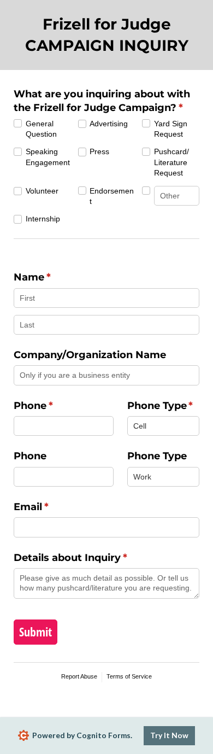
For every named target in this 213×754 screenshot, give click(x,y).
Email (53, 507)
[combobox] (163, 426)
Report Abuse (79, 676)
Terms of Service (129, 676)
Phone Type (163, 406)
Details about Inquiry (92, 558)
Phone (55, 406)
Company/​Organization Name (90, 355)
